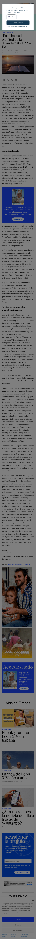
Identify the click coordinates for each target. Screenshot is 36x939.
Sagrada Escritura (7, 33)
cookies (14, 867)
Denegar (18, 925)
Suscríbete (18, 219)
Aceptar (18, 919)
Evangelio (28, 564)
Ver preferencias (18, 930)
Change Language (18, 22)
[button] (33, 899)
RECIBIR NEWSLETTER (22, 872)
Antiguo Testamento (15, 564)
